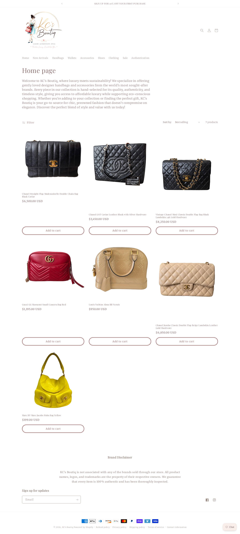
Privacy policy (119, 527)
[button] (202, 30)
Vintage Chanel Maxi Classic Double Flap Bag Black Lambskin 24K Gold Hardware (182, 216)
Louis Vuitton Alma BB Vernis (104, 304)
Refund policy (103, 527)
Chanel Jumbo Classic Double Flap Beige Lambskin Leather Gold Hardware (187, 326)
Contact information (177, 527)
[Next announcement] (178, 3)
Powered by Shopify (83, 527)
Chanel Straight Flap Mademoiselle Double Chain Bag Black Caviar (50, 195)
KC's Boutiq (67, 527)
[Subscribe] (77, 500)
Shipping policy (137, 527)
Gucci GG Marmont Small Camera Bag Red (44, 304)
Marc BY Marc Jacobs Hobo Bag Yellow (41, 415)
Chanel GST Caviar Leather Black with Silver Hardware (117, 214)
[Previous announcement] (61, 3)
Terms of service (156, 527)
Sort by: (167, 122)
